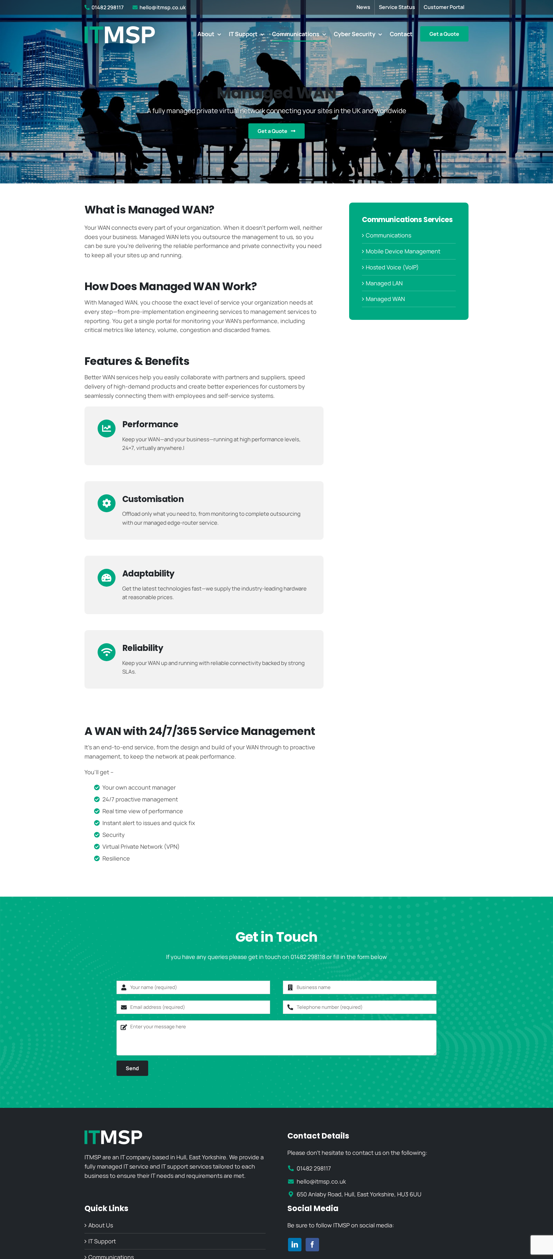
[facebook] (312, 1244)
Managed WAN (385, 299)
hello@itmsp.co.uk (163, 7)
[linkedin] (294, 1244)
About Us (100, 1225)
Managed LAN (384, 283)
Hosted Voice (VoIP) (392, 267)
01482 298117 (108, 7)
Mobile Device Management (403, 251)
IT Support (102, 1241)
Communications (388, 235)
